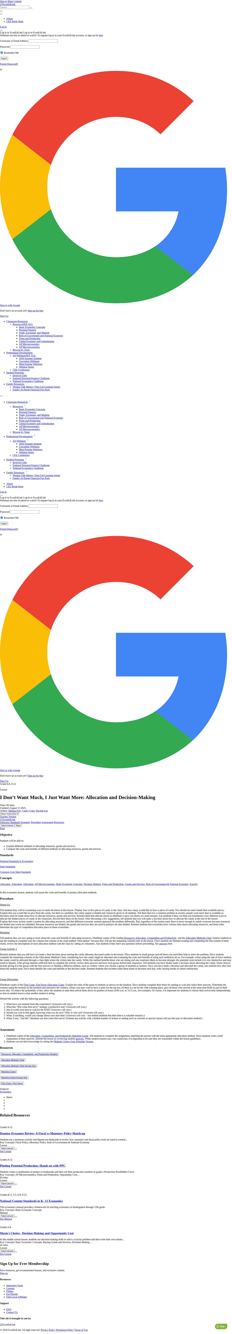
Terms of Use (81, 1330)
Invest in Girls (20, 375)
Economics (5, 1091)
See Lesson (5, 1151)
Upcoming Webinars (29, 361)
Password (5, 46)
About (9, 18)
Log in (3, 26)
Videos (9, 1291)
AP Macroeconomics (29, 347)
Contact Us (12, 1312)
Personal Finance (27, 330)
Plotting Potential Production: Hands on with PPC (32, 1165)
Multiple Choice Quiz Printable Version (73, 1041)
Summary (25, 822)
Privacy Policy (48, 1330)
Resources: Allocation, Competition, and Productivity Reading (29, 1054)
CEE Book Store (14, 21)
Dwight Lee (42, 810)
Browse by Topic (21, 350)
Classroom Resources (17, 321)
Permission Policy (65, 1330)
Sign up (4, 1273)
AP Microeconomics (29, 344)
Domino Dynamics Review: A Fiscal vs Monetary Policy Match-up (42, 1133)
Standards (15, 822)
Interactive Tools (14, 1285)
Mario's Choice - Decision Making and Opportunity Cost (37, 1233)
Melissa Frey (14, 810)
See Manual (6, 1219)
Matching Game (8, 1072)
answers (163, 943)
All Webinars (24, 355)
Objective (5, 822)
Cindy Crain (28, 810)
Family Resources (15, 384)
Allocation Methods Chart (198, 938)
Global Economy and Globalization (36, 341)
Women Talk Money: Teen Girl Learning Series (36, 387)
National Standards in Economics (16, 861)
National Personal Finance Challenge (31, 378)
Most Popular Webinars (30, 364)
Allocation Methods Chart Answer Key (18, 1066)
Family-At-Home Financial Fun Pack (31, 389)
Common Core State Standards (15, 872)
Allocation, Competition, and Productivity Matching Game (59, 1035)
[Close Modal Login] (1, 30)
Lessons (10, 1288)
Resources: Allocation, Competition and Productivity (150, 938)
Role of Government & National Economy (167, 884)
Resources (23, 324)
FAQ (8, 1309)
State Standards (7, 866)
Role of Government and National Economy (41, 335)
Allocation (5, 884)
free (101, 35)
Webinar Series (26, 367)
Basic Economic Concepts (32, 327)
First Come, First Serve (12, 1083)
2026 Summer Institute (30, 358)
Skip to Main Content (10, 1)
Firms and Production (29, 338)
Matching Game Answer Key (14, 1077)
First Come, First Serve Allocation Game (44, 984)
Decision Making (92, 884)
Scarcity (194, 884)
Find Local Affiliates (16, 1297)
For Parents (12, 1294)
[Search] (31, 8)
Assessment (47, 822)
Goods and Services (135, 884)
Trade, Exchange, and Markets (34, 332)
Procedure (36, 822)
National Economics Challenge (28, 381)
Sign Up (4, 316)
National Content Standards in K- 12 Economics (31, 1201)
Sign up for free (35, 310)
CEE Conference (21, 369)
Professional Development (19, 352)
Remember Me (11, 52)
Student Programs (15, 372)
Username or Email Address (14, 41)
